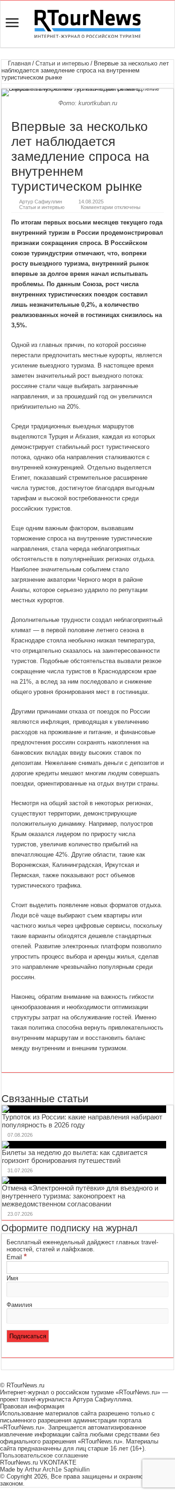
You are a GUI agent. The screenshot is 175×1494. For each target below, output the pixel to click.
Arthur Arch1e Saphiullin (57, 1469)
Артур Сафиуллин (40, 201)
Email (17, 1257)
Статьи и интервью (62, 63)
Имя (12, 1278)
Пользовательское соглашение (44, 1455)
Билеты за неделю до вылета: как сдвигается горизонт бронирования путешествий (74, 1156)
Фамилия (19, 1304)
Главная (18, 63)
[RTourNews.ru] (87, 22)
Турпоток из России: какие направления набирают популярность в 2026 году (82, 1121)
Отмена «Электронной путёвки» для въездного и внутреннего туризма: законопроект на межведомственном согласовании (80, 1196)
